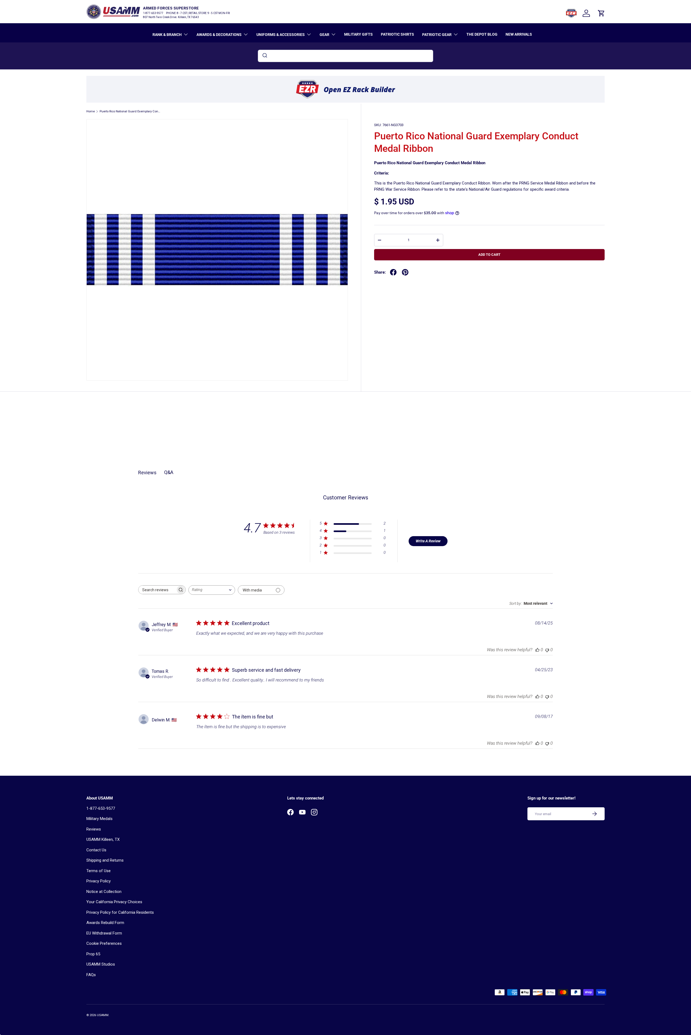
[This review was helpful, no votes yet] (537, 649)
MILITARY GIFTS (358, 34)
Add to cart (489, 255)
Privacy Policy (98, 881)
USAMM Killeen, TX (103, 839)
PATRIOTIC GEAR (437, 34)
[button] (601, 13)
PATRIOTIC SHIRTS (397, 34)
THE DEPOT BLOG (481, 34)
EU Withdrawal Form (104, 933)
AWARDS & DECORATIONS (219, 34)
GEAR (324, 34)
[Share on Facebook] (393, 272)
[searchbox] (157, 590)
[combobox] (345, 56)
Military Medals (99, 818)
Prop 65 (93, 954)
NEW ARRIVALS (519, 34)
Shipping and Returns (105, 860)
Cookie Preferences (104, 943)
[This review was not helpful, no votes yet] (547, 649)
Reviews (93, 829)
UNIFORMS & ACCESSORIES (280, 34)
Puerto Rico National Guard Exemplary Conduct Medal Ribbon (130, 111)
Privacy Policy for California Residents (120, 912)
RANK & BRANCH (167, 34)
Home (90, 111)
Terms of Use (98, 870)
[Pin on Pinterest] (405, 272)
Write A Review (428, 541)
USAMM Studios (100, 964)
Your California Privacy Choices (114, 901)
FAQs (91, 974)
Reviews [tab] (147, 472)
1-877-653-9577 (100, 808)
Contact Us (96, 850)
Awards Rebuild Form (105, 922)
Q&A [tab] (168, 472)
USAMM (103, 1015)
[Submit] (264, 56)
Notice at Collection (103, 891)
